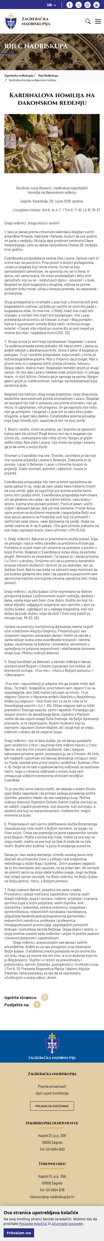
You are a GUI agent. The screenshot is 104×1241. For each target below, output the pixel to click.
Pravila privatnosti (52, 1086)
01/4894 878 (55, 1190)
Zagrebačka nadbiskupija (36, 21)
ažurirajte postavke (67, 1223)
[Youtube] (96, 5)
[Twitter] (78, 5)
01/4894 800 (55, 1149)
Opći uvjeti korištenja (52, 1093)
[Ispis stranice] (44, 997)
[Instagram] (87, 5)
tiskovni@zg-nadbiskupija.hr (52, 1196)
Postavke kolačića (32, 1223)
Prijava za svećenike (52, 1106)
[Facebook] (70, 5)
